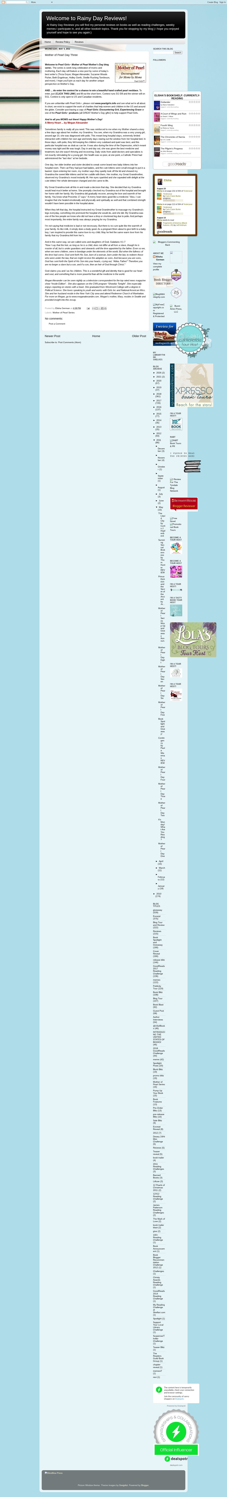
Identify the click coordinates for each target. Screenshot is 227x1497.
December (161, 449)
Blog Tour (157, 998)
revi (155, 1377)
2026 (159, 373)
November (161, 459)
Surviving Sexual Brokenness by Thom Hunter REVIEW (161, 556)
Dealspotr (181, 1406)
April (161, 861)
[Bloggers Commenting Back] (167, 245)
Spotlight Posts (157, 1064)
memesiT (157, 1371)
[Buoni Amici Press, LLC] (176, 312)
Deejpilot (123, 1485)
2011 (158, 440)
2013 (158, 427)
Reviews (79, 42)
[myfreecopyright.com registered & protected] (159, 316)
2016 (158, 407)
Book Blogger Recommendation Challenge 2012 (158, 1261)
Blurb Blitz (158, 1069)
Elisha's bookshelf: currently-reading (177, 97)
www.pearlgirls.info (105, 103)
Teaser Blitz (158, 1347)
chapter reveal (156, 1365)
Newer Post (52, 336)
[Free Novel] (176, 521)
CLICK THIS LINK (65, 93)
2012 (158, 433)
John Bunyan (167, 151)
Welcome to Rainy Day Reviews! (86, 18)
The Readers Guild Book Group (158, 1357)
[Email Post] (88, 308)
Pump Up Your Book (158, 1091)
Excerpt (156, 916)
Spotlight (157, 1318)
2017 (158, 400)
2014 (158, 420)
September (161, 477)
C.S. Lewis (166, 139)
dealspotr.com (176, 1465)
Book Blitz (158, 992)
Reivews (157, 1148)
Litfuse (156, 1181)
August (161, 487)
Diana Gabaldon (168, 105)
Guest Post (158, 1011)
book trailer (158, 1158)
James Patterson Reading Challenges (158, 1209)
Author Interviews (158, 1018)
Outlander (165, 102)
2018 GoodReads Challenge (159, 1050)
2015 (158, 414)
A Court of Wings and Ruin (173, 114)
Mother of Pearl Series (64, 312)
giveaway (157, 910)
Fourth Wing (167, 125)
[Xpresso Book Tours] (191, 406)
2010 (158, 894)
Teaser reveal (156, 1152)
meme (156, 1059)
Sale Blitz (157, 1120)
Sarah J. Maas (168, 116)
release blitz (159, 960)
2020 (158, 381)
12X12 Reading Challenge (158, 1196)
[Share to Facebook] (102, 308)
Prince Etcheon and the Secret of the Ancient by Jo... (161, 590)
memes (156, 980)
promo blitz (158, 1075)
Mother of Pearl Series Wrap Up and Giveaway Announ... (161, 626)
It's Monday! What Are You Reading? (161, 829)
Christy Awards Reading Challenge (158, 1281)
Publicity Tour (157, 987)
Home (48, 42)
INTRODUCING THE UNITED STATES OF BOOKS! (159, 1037)
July (161, 494)
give (155, 1231)
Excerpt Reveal (156, 1128)
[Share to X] (99, 308)
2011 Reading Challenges (158, 1166)
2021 (159, 377)
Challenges (158, 1271)
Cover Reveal (156, 952)
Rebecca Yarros (168, 128)
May (161, 507)
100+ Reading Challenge (158, 1237)
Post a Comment (57, 324)
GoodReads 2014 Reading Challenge (159, 1295)
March (162, 868)
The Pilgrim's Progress (172, 148)
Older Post (139, 336)
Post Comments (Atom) (69, 342)
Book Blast (158, 1005)
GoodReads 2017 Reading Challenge (159, 970)
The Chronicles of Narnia (173, 137)
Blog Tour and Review (158, 923)
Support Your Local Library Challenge (158, 1326)
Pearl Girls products (67, 113)
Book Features (157, 1100)
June (161, 501)
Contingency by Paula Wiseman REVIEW (161, 750)
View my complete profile (157, 267)
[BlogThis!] (96, 308)
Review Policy (63, 42)
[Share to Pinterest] (105, 308)
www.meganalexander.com (85, 296)
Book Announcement (159, 1248)
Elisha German (160, 258)
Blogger (145, 1485)
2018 (158, 394)
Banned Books (157, 1176)
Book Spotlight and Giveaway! (161, 726)
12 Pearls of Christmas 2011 (159, 1187)
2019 (158, 387)
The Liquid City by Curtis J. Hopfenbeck (161, 524)
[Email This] (93, 308)
